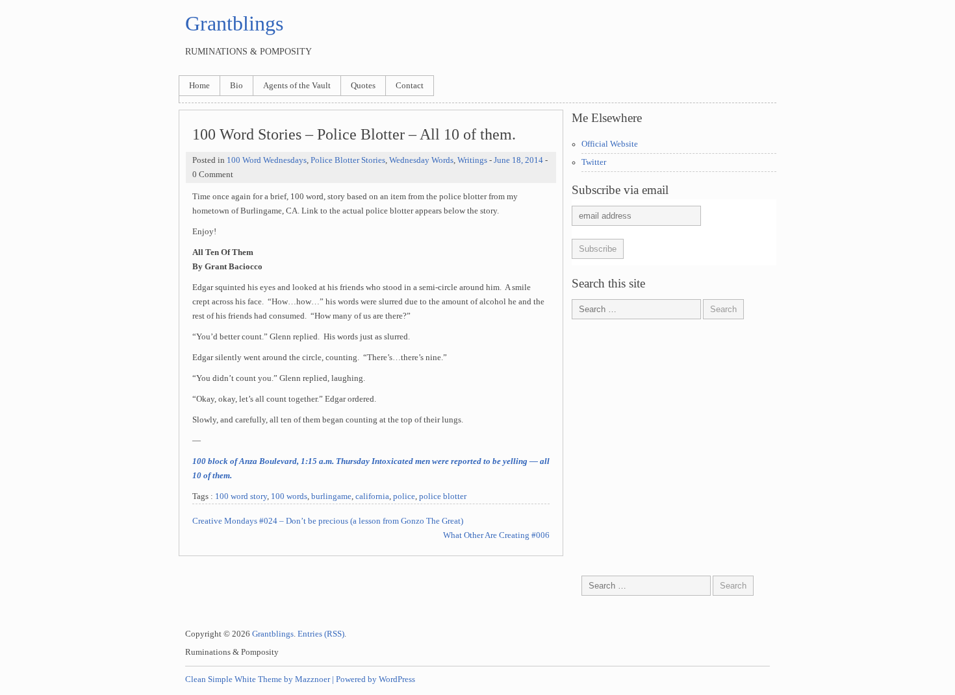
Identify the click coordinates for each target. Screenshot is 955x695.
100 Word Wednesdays (267, 160)
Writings (472, 160)
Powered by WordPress (375, 679)
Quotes (363, 85)
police (404, 496)
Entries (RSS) (321, 634)
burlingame (331, 496)
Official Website (609, 144)
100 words (289, 496)
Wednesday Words (421, 160)
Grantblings (234, 23)
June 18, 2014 (518, 160)
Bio (236, 85)
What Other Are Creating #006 (496, 535)
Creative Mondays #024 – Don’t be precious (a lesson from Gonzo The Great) (327, 521)
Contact (410, 85)
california (372, 496)
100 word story (241, 496)
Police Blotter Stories (348, 160)
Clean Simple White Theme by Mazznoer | (259, 679)
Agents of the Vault (297, 85)
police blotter (442, 496)
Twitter (593, 162)
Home (199, 85)
